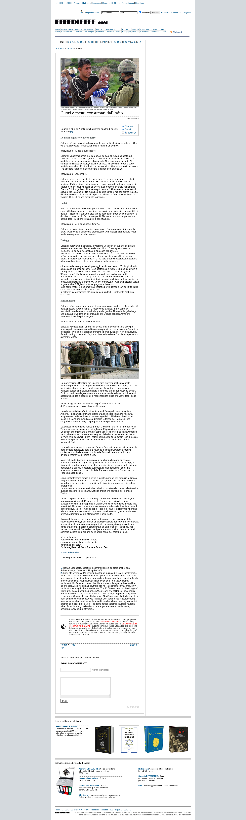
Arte (162, 29)
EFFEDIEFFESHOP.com (66, 727)
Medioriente (88, 29)
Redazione (96, 3)
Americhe (78, 29)
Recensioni (144, 29)
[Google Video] (65, 675)
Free (72, 645)
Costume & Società (113, 32)
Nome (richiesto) (100, 670)
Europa (99, 29)
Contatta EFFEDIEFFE (148, 776)
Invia (64, 701)
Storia (57, 32)
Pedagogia (126, 32)
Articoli (70, 48)
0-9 (69, 42)
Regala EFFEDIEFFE (111, 3)
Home (57, 29)
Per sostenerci (128, 3)
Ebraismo (78, 32)
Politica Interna (67, 29)
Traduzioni (155, 32)
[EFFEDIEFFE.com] (83, 25)
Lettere (163, 32)
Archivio (77, 3)
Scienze (154, 29)
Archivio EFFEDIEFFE (89, 769)
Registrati (187, 13)
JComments (133, 707)
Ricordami (146, 13)
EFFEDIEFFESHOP (64, 3)
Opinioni (135, 32)
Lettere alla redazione (88, 778)
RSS (140, 785)
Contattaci (139, 3)
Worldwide (144, 32)
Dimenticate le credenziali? (171, 13)
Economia (100, 32)
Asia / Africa (110, 29)
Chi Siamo (86, 3)
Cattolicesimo (66, 32)
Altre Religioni (89, 32)
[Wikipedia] (72, 675)
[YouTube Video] (62, 675)
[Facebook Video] (69, 675)
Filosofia (135, 29)
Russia (125, 29)
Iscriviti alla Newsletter (89, 785)
